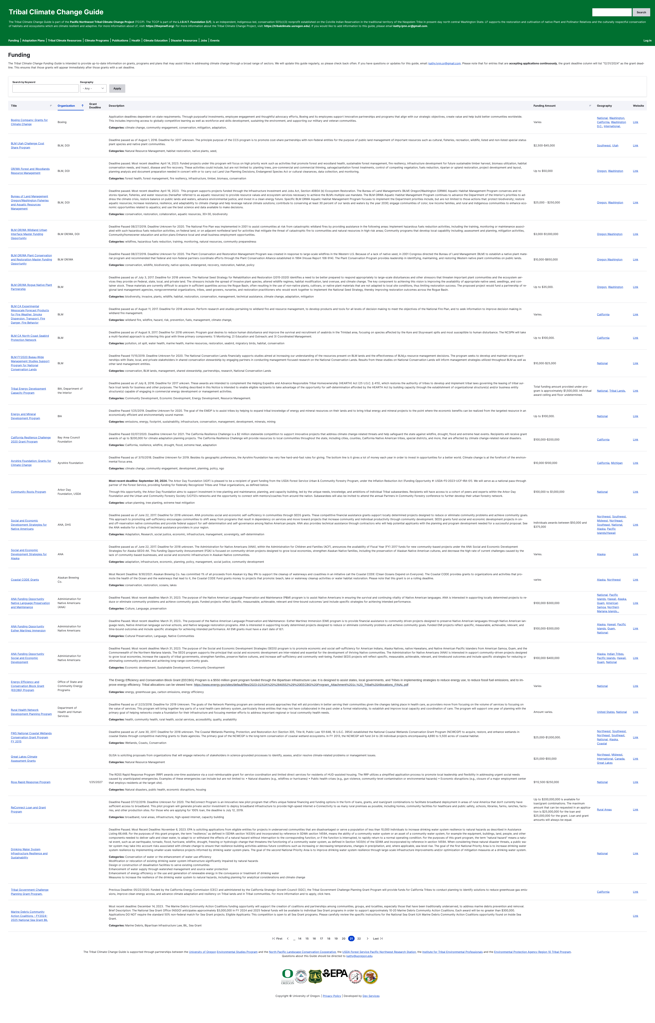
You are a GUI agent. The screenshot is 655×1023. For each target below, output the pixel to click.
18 (329, 939)
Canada (619, 758)
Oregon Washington (609, 234)
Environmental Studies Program (237, 952)
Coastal (602, 743)
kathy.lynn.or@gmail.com (444, 63)
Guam (601, 603)
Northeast (615, 520)
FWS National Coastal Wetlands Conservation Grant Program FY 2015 (31, 737)
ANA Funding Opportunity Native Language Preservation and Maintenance (30, 603)
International (605, 758)
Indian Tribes (615, 654)
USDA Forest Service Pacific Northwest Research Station (379, 952)
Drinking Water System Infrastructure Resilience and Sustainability (29, 853)
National (602, 118)
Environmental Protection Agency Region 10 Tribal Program (532, 952)
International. (612, 126)
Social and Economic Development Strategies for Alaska (29, 554)
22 (359, 939)
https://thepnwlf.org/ (160, 26)
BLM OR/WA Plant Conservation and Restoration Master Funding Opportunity (31, 259)
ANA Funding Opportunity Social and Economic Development (27, 658)
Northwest (604, 516)
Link (635, 122)
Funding (13, 40)
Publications (120, 40)
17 (322, 939)
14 (300, 939)
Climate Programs (97, 40)
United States (606, 712)
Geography (86, 82)
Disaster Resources (184, 40)
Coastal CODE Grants (25, 579)
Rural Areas (604, 809)
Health (136, 40)
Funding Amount (545, 105)
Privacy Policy (332, 996)
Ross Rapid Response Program (30, 782)
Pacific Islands (606, 658)
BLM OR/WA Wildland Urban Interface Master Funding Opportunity (29, 234)
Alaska (601, 528)
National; (602, 632)
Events (215, 40)
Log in (648, 40)
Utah (615, 145)
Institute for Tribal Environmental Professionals (452, 952)
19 (336, 939)
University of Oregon (202, 952)
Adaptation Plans (33, 40)
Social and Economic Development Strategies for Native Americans (29, 524)
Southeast (603, 524)
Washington (616, 118)
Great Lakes (605, 762)
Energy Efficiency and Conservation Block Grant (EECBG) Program (27, 686)
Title (14, 105)
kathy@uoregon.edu (359, 956)
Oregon (602, 171)
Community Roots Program (28, 491)
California (603, 122)
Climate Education (155, 40)
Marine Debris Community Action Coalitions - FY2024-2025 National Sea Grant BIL (29, 916)
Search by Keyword (23, 82)
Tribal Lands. (617, 390)
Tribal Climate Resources (65, 40)
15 (307, 939)
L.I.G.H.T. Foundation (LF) (194, 22)
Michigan (617, 463)
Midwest (602, 520)
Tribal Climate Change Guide (56, 12)
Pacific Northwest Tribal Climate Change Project (102, 22)
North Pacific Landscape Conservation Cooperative (302, 952)
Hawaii (611, 599)
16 (315, 939)
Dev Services (371, 996)
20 (344, 939)
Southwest (604, 145)
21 (352, 939)
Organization (71, 106)
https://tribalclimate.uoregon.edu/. (287, 26)
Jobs (204, 40)
